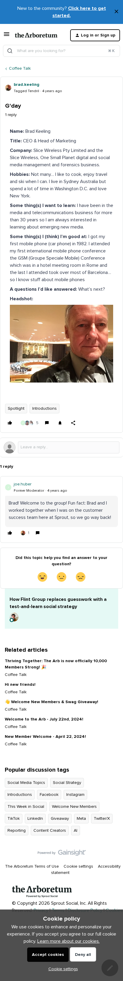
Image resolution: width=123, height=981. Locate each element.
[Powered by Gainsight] (62, 854)
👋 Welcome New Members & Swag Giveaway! (51, 702)
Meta (81, 819)
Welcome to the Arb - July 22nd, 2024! (44, 719)
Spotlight (16, 408)
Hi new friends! (20, 685)
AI (75, 830)
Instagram (75, 795)
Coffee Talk (20, 68)
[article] (61, 509)
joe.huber (22, 484)
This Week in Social (25, 807)
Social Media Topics (26, 783)
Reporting (16, 830)
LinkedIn (35, 819)
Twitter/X (102, 819)
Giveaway (60, 819)
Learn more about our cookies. (68, 941)
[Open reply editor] (61, 447)
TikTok (13, 819)
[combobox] (61, 51)
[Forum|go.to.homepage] (36, 35)
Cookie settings (78, 866)
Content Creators (49, 830)
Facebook (49, 795)
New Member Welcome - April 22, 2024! (45, 737)
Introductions (44, 408)
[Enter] (10, 51)
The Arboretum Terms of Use (32, 866)
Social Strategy (67, 783)
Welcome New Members (74, 807)
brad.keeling (26, 85)
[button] (6, 36)
